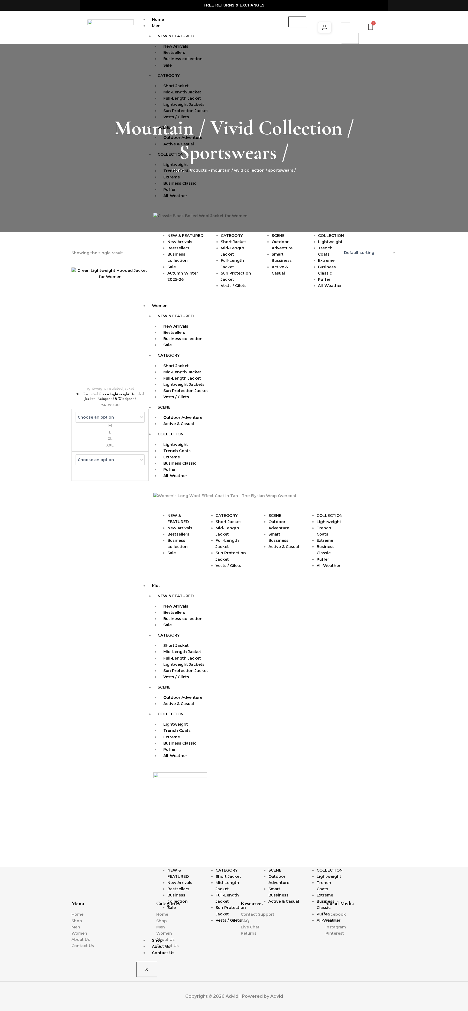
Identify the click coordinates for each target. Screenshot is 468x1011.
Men (156, 25)
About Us (161, 946)
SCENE (164, 127)
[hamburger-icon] (297, 22)
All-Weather (175, 195)
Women (160, 305)
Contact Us (163, 952)
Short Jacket (233, 241)
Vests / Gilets (176, 117)
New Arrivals (179, 241)
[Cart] (371, 27)
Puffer (324, 279)
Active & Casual (178, 144)
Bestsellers (178, 248)
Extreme (326, 260)
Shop (157, 940)
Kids (156, 585)
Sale (167, 65)
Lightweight (330, 241)
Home (158, 19)
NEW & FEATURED (176, 36)
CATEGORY (169, 75)
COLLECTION (171, 154)
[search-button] (350, 38)
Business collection (183, 58)
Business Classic (179, 183)
